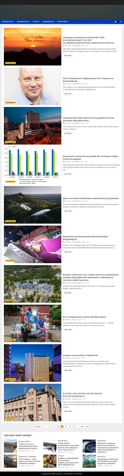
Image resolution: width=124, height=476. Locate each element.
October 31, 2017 (79, 84)
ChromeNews (68, 474)
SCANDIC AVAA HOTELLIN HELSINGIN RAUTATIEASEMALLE (82, 395)
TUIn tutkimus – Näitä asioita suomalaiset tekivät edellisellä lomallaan (29, 461)
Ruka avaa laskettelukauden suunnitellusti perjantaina (91, 198)
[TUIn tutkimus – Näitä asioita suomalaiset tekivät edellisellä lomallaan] (10, 461)
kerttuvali (67, 46)
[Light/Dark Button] (117, 22)
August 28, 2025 (25, 451)
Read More (67, 56)
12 (66, 427)
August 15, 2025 (25, 466)
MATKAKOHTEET (22, 22)
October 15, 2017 (79, 123)
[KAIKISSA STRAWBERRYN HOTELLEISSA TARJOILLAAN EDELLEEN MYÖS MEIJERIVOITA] (49, 461)
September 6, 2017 (79, 283)
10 (58, 427)
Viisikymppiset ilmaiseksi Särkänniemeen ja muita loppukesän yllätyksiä (107, 461)
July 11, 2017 (77, 320)
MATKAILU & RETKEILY (62, 12)
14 (74, 427)
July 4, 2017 (77, 358)
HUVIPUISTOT (101, 456)
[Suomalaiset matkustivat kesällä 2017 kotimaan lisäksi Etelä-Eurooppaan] (32, 165)
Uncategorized (10, 63)
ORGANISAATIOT (48, 22)
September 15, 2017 (80, 242)
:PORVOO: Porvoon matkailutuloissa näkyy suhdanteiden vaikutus (28, 446)
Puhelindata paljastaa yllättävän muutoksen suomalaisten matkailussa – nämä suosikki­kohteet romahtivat (108, 447)
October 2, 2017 (79, 201)
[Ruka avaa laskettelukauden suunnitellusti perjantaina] (32, 205)
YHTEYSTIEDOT (62, 22)
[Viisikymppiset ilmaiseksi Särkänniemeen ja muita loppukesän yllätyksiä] (89, 461)
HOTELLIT (36, 22)
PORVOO (27, 441)
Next (87, 427)
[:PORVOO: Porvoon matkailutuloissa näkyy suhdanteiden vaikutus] (10, 446)
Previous (38, 427)
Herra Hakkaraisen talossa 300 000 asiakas (84, 317)
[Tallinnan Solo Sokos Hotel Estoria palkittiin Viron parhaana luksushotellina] (32, 126)
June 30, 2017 (78, 399)
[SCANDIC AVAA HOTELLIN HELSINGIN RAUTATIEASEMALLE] (32, 402)
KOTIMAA (21, 441)
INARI (59, 441)
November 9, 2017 (79, 46)
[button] (121, 22)
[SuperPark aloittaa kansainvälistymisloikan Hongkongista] (32, 244)
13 (70, 427)
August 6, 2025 (103, 466)
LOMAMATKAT (101, 441)
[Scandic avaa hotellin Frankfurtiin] (32, 363)
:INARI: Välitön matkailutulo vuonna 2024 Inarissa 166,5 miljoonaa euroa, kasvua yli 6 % (68, 446)
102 (82, 427)
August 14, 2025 (64, 467)
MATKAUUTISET (7, 22)
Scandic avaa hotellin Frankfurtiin (80, 355)
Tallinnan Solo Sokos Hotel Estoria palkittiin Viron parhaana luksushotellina (88, 119)
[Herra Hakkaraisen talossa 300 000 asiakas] (32, 323)
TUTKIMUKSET (32, 456)
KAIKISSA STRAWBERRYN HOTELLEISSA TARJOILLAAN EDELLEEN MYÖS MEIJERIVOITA (68, 461)
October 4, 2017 (79, 162)
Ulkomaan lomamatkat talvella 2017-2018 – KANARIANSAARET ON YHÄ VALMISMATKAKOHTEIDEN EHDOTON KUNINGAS (88, 40)
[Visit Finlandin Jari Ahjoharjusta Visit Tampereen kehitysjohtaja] (32, 86)
